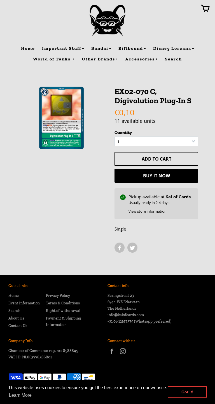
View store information (147, 211)
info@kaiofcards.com (126, 315)
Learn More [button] (20, 395)
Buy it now (156, 176)
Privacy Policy (58, 295)
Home (13, 295)
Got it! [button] (187, 392)
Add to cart (156, 159)
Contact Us (17, 325)
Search (14, 310)
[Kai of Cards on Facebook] (112, 355)
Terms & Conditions (63, 303)
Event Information (24, 303)
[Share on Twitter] (132, 248)
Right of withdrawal (63, 310)
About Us (16, 318)
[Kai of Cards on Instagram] (122, 355)
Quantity (123, 132)
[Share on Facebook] (119, 248)
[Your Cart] (205, 9)
